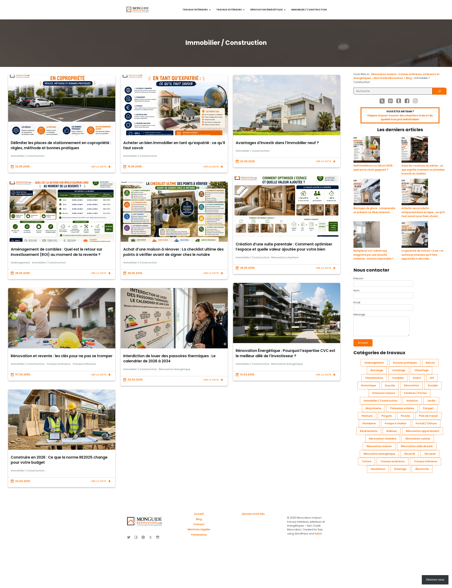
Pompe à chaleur (396, 423)
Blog (199, 519)
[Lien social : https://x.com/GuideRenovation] (383, 101)
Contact (198, 524)
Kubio (318, 533)
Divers (417, 378)
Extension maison (383, 393)
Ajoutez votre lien (253, 514)
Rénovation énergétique (287, 364)
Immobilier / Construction (309, 9)
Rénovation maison (379, 446)
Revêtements (368, 431)
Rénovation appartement (422, 431)
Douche (390, 385)
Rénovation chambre (285, 257)
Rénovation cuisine (417, 438)
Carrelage (398, 370)
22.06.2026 (22, 166)
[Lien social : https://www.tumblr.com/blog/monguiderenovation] (400, 101)
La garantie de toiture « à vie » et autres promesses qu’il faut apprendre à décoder (423, 254)
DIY (432, 378)
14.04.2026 (247, 374)
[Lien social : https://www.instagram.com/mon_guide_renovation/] (416, 101)
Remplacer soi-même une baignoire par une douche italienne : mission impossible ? (373, 254)
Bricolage (377, 370)
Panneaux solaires (402, 408)
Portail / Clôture (426, 423)
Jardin (431, 400)
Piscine (405, 416)
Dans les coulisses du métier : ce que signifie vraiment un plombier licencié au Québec (423, 169)
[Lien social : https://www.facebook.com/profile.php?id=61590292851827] (408, 101)
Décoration (411, 385)
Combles (398, 378)
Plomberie (369, 423)
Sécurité (409, 454)
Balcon (430, 362)
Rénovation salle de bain (417, 446)
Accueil (199, 514)
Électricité (422, 469)
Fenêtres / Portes (415, 393)
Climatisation (374, 378)
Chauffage (421, 370)
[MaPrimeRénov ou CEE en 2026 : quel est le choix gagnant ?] (366, 150)
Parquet (428, 408)
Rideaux (391, 431)
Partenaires (199, 534)
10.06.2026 (135, 166)
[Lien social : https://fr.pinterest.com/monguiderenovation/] (392, 101)
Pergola (387, 416)
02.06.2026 (247, 161)
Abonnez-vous (435, 579)
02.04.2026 (135, 379)
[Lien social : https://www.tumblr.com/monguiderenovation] (151, 537)
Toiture (366, 461)
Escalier (433, 385)
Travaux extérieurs (58, 364)
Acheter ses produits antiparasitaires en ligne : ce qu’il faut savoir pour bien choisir (423, 212)
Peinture (367, 416)
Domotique (368, 385)
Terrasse (430, 454)
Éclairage (400, 469)
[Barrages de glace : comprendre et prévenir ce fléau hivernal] (366, 192)
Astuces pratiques (405, 362)
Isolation (412, 400)
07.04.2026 (22, 374)
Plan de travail (428, 416)
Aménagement (20, 262)
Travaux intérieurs (84, 364)
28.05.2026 (247, 268)
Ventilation (378, 469)
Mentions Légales (199, 529)
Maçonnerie (373, 408)
